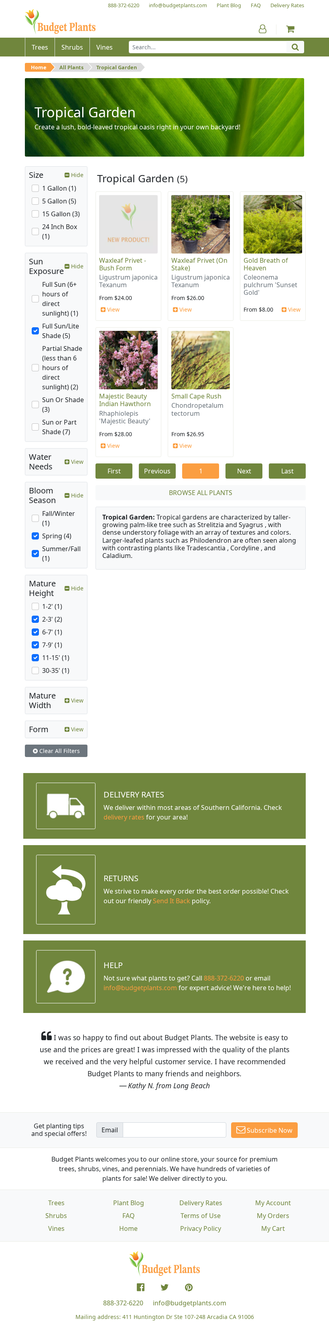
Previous (157, 471)
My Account (273, 1202)
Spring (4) (56, 536)
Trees (56, 1202)
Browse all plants (200, 492)
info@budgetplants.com (189, 1303)
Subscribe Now (268, 1130)
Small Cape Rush (196, 396)
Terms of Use (201, 1215)
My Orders (273, 1215)
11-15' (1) (55, 657)
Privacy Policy (200, 1228)
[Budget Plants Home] (60, 22)
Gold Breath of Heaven (266, 264)
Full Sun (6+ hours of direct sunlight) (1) (60, 299)
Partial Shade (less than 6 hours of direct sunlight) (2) (62, 367)
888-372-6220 (224, 978)
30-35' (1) (55, 670)
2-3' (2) (52, 619)
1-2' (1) (52, 606)
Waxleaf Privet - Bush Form (122, 264)
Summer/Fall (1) (61, 553)
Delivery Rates (200, 1202)
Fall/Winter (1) (58, 518)
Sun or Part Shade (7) (59, 427)
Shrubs (56, 1215)
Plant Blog (128, 1202)
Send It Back (171, 900)
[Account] (262, 29)
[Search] (295, 47)
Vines (56, 1228)
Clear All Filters (59, 751)
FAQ (128, 1215)
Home (39, 67)
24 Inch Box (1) (59, 231)
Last (287, 471)
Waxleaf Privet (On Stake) (199, 264)
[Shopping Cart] (290, 29)
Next (244, 471)
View (113, 309)
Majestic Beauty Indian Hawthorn (125, 400)
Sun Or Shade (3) (63, 404)
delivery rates (124, 817)
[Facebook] (140, 1287)
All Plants (71, 67)
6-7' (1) (52, 632)
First (114, 471)
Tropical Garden (116, 67)
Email (110, 1130)
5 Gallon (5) (59, 201)
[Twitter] (165, 1287)
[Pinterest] (188, 1287)
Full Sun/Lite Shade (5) (60, 331)
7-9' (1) (52, 644)
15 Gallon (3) (61, 213)
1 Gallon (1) (59, 188)
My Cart (273, 1228)
